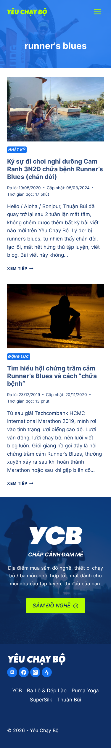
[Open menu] (97, 11)
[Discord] (12, 672)
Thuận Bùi (69, 700)
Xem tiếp (20, 268)
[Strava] (47, 672)
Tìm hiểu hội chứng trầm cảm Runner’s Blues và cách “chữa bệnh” (52, 376)
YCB (17, 690)
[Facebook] (24, 672)
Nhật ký (16, 149)
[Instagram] (35, 672)
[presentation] (55, 109)
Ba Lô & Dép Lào (47, 690)
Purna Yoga (85, 690)
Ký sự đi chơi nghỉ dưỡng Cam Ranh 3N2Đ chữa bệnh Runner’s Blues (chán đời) (55, 169)
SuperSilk (41, 700)
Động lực (18, 356)
